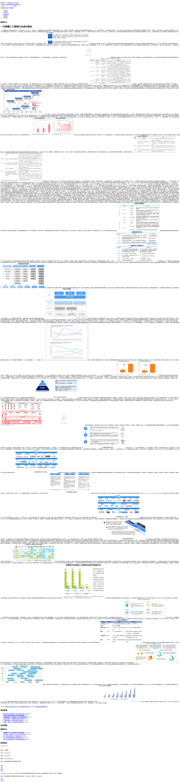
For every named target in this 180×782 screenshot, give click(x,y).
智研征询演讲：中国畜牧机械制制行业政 (13, 718)
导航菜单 (11, 8)
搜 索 (15, 6)
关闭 (2, 780)
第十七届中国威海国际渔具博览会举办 (12, 737)
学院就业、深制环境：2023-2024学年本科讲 (14, 734)
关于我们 (5, 12)
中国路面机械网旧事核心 (41, 706)
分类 (2, 768)
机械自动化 (6, 14)
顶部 (2, 770)
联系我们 (5, 17)
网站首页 (5, 10)
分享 (2, 765)
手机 (2, 767)
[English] (16, 2)
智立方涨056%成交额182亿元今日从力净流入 (14, 713)
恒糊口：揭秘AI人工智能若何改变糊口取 (13, 722)
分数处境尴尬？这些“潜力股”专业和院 (12, 720)
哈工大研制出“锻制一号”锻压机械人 (12, 736)
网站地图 (59, 773)
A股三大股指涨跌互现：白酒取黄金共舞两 (13, 739)
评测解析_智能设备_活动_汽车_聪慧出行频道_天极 (17, 706)
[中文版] (8, 2)
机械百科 (5, 15)
